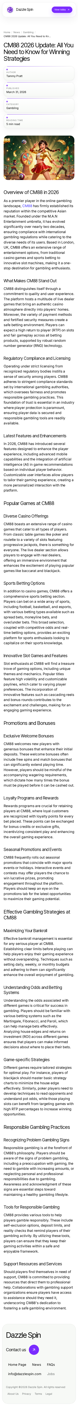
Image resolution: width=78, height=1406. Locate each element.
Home (7, 32)
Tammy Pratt (14, 76)
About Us (13, 1393)
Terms (38, 1393)
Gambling (28, 32)
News (16, 32)
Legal (49, 1393)
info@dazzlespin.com (24, 1374)
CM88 (27, 206)
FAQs (51, 1365)
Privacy (26, 1393)
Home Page (17, 1365)
